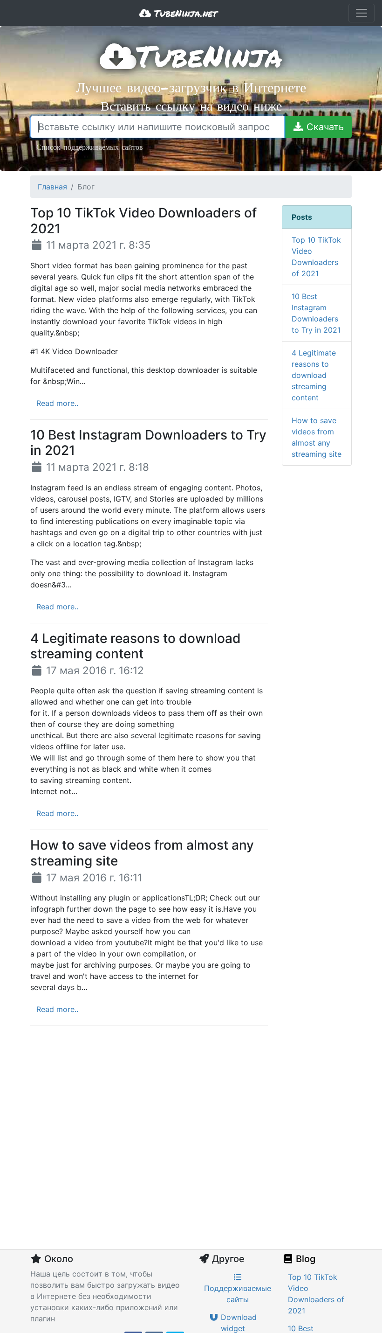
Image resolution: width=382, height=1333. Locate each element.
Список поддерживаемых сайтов (89, 146)
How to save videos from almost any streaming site (316, 437)
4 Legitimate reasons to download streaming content (314, 375)
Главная (52, 186)
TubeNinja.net (184, 13)
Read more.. (57, 403)
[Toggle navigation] (361, 13)
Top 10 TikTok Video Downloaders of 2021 (316, 256)
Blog (304, 1258)
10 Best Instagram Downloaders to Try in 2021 (316, 313)
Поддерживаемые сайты (237, 1294)
